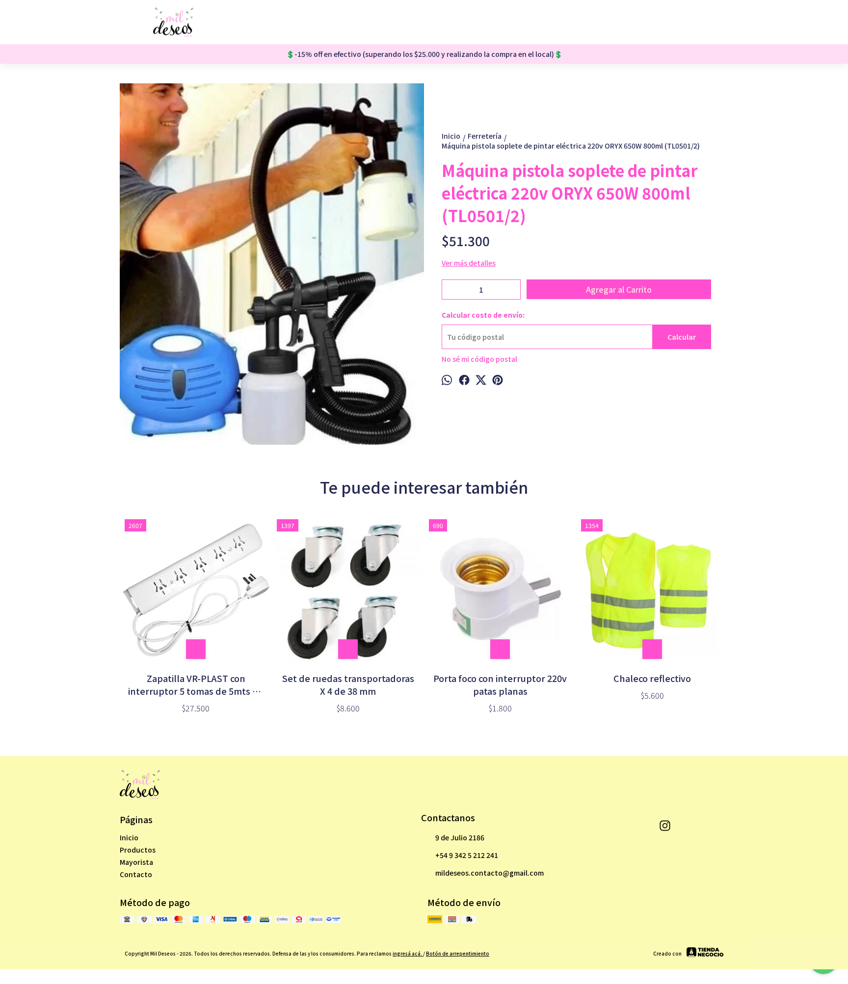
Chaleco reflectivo (652, 678)
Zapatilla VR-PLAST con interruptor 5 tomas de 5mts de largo (196, 684)
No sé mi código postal (479, 359)
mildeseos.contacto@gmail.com (489, 873)
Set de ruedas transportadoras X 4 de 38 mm (348, 684)
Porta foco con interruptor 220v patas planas (500, 684)
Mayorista (136, 862)
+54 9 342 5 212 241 (466, 855)
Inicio (129, 837)
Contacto (136, 874)
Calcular (681, 337)
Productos (138, 850)
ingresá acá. (408, 953)
